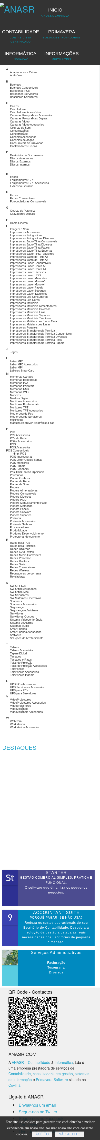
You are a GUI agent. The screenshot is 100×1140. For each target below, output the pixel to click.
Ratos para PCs (20, 542)
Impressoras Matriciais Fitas (27, 312)
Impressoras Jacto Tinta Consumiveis (33, 241)
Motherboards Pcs (21, 413)
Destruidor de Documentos (27, 155)
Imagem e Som (19, 229)
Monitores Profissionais (24, 404)
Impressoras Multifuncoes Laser (30, 324)
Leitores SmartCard (22, 370)
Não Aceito (69, 1134)
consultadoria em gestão (53, 1073)
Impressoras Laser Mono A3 (27, 281)
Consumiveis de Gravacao (26, 143)
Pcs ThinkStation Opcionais (27, 472)
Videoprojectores (20, 705)
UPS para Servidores (23, 693)
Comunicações (19, 130)
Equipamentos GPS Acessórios (29, 182)
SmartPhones (18, 628)
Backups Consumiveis (24, 87)
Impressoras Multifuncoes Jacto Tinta (33, 321)
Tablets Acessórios (22, 650)
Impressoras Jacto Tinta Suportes (31, 250)
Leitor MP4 (16, 367)
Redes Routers (19, 561)
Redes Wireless (20, 570)
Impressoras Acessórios (25, 232)
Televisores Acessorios (24, 671)
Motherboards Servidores (26, 416)
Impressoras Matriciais (24, 302)
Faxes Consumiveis (22, 198)
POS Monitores (19, 462)
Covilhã (14, 1085)
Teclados (15, 656)
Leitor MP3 (16, 361)
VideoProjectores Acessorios (28, 702)
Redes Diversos (20, 548)
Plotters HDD (18, 499)
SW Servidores (19, 595)
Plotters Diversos (21, 496)
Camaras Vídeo (19, 121)
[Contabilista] (17, 7)
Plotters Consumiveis (23, 493)
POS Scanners (19, 468)
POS (13, 444)
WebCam (16, 721)
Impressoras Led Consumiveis (29, 296)
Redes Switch (18, 564)
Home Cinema (19, 222)
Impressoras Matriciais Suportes (30, 315)
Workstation (17, 724)
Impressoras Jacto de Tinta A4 (29, 259)
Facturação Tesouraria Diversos (56, 967)
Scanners (16, 601)
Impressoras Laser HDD (25, 275)
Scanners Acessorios (23, 604)
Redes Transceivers (23, 567)
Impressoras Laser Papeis (26, 287)
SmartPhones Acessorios (26, 631)
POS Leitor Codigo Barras (26, 459)
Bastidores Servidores (24, 96)
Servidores (17, 613)
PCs (12, 432)
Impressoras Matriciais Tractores (31, 318)
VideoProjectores (20, 699)
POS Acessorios (20, 447)
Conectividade (19, 133)
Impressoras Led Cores (25, 299)
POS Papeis (17, 465)
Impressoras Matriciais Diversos (30, 309)
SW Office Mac (19, 591)
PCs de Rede (18, 438)
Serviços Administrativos (56, 952)
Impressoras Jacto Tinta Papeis (30, 247)
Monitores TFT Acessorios (26, 410)
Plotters (14, 487)
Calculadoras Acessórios (25, 112)
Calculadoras (18, 109)
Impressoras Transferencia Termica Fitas (36, 339)
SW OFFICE (18, 585)
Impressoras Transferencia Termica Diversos (38, 336)
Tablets (14, 647)
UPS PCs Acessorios (23, 684)
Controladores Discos (23, 146)
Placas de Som (19, 484)
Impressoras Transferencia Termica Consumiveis (41, 333)
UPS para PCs (19, 690)
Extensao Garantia (21, 186)
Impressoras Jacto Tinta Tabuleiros (32, 253)
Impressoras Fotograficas (26, 235)
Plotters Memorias (21, 505)
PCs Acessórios (20, 435)
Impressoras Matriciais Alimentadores (33, 305)
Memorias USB (19, 389)
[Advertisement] (50, 811)
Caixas (14, 106)
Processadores (19, 527)
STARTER (56, 872)
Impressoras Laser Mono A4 (27, 284)
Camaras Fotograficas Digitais (29, 118)
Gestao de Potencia (22, 210)
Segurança (17, 607)
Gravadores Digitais (22, 213)
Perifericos (16, 475)
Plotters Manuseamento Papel (28, 502)
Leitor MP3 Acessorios (24, 364)
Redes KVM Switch (22, 551)
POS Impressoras (21, 456)
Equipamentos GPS (22, 179)
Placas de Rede (20, 481)
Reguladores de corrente (25, 573)
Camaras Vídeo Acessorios (27, 124)
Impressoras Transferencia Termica (32, 330)
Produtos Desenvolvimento (27, 533)
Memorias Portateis (22, 385)
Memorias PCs (19, 382)
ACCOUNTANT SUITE (56, 912)
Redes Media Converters (25, 555)
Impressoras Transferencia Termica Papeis (37, 342)
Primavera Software (52, 1079)
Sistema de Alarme (21, 622)
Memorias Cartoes (21, 376)
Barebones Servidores (24, 93)
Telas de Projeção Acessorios (28, 665)
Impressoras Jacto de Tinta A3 (29, 256)
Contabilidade (39, 1062)
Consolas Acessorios (23, 136)
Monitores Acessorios (23, 401)
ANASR (18, 1062)
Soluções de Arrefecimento (26, 638)
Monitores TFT (19, 407)
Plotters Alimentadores (24, 490)
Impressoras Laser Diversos (28, 272)
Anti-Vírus (16, 75)
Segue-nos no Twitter (38, 1112)
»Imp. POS (19, 453)
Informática (64, 1062)
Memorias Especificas (23, 379)
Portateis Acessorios (23, 521)
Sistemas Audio (19, 625)
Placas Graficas (20, 478)
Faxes (14, 195)
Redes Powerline (20, 558)
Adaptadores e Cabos (23, 72)
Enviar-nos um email (37, 1105)
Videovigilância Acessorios (26, 711)
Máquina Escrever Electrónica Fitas (32, 422)
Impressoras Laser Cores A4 (28, 269)
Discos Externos (20, 161)
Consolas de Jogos (22, 139)
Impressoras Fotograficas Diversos (32, 238)
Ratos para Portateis (23, 545)
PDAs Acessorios (21, 441)
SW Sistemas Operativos (25, 598)
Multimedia (16, 419)
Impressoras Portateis (24, 327)
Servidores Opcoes (22, 616)
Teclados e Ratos (21, 659)
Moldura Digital (19, 398)
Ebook (14, 176)
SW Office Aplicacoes (23, 588)
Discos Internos (20, 164)
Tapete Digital (18, 653)
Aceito (42, 1134)
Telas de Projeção (21, 662)
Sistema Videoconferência (26, 619)
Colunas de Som (20, 127)
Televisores (17, 668)
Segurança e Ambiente (24, 610)
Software (15, 634)
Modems (15, 395)
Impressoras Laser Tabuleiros (28, 293)
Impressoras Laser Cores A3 (28, 266)
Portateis (15, 518)
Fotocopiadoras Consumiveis (28, 201)
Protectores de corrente (25, 536)
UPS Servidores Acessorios (27, 687)
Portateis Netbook (21, 524)
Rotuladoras (17, 576)
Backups (15, 84)
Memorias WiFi (19, 392)
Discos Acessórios (21, 158)
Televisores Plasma (22, 674)
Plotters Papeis (19, 508)
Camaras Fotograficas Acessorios (31, 115)
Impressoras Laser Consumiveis (30, 262)
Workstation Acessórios (24, 727)
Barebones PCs (20, 90)
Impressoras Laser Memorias (28, 278)
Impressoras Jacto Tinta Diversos (31, 244)
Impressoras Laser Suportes (28, 290)
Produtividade (18, 530)
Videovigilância (19, 708)
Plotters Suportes (21, 515)
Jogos (14, 352)
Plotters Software (20, 511)
